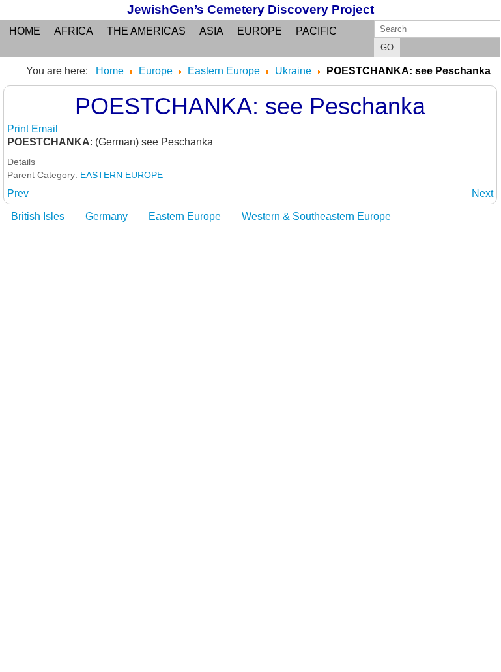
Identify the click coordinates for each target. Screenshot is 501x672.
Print (19, 128)
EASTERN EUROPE (121, 175)
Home (24, 31)
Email (44, 128)
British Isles (37, 216)
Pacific (316, 31)
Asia (211, 31)
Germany (106, 216)
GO (387, 47)
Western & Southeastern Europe (316, 216)
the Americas (146, 31)
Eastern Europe (185, 216)
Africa (73, 31)
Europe (259, 31)
